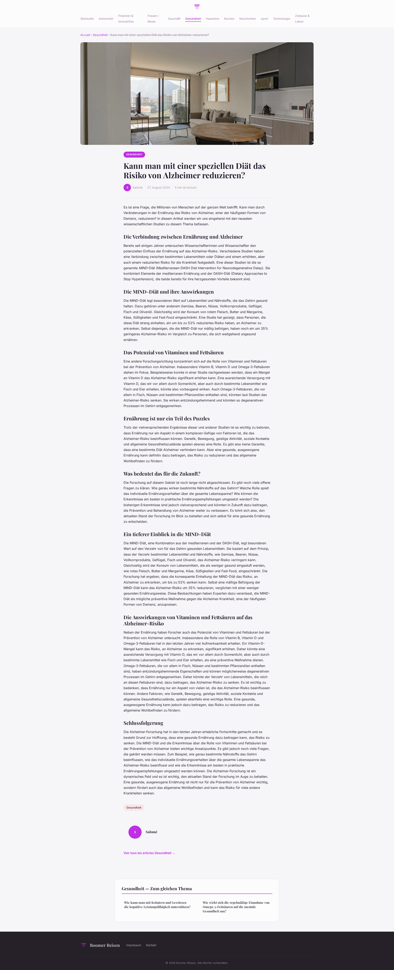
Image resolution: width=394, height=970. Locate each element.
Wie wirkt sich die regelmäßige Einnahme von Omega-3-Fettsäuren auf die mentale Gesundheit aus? (236, 906)
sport (264, 18)
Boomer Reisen (105, 945)
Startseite (87, 18)
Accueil (85, 35)
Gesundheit (193, 18)
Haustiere (212, 18)
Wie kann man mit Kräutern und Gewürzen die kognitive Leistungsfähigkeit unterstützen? (157, 904)
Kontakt (151, 945)
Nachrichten (247, 18)
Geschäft (174, 18)
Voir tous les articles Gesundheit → (149, 853)
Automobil (106, 18)
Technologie (281, 18)
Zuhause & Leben (302, 18)
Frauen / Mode (153, 18)
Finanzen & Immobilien (126, 18)
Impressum (133, 945)
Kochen (229, 18)
